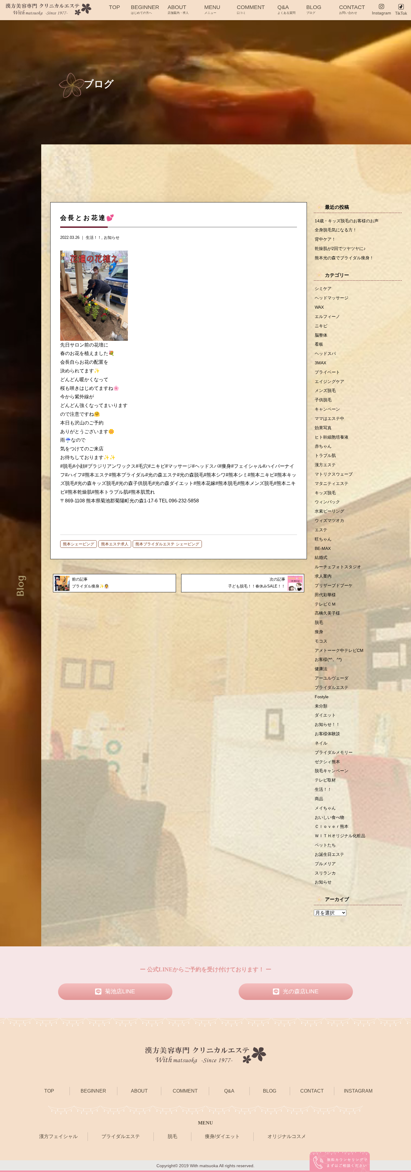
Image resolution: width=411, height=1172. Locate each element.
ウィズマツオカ (329, 520)
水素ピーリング (329, 511)
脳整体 (321, 335)
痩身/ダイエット (222, 1136)
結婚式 (321, 557)
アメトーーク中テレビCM (339, 650)
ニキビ (321, 325)
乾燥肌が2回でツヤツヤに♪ (340, 248)
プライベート (327, 372)
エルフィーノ (327, 316)
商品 (319, 798)
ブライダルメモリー (334, 752)
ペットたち (325, 845)
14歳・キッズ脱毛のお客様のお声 (347, 220)
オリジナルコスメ (286, 1136)
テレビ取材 (325, 780)
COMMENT (251, 9)
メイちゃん (325, 808)
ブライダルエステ (331, 687)
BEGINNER (145, 9)
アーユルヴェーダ (331, 678)
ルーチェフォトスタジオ (338, 566)
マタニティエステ (331, 483)
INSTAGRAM (358, 1090)
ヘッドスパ (325, 353)
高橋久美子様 (327, 613)
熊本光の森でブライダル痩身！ (344, 257)
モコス (321, 641)
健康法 (321, 668)
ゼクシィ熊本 (327, 761)
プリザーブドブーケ (334, 585)
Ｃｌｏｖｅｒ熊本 (331, 826)
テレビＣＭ (325, 604)
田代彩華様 (325, 594)
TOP (114, 7)
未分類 (321, 706)
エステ (321, 529)
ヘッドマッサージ (331, 297)
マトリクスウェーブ (334, 474)
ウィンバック (327, 501)
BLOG (313, 9)
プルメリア (325, 863)
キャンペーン (327, 409)
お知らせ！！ (327, 724)
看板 (319, 344)
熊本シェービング (78, 544)
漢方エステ (325, 464)
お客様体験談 (327, 733)
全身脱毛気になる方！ (336, 229)
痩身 (319, 631)
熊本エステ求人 (114, 544)
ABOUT (178, 9)
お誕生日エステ (329, 854)
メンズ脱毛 (325, 390)
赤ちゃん (323, 446)
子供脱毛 (323, 399)
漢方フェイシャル (58, 1136)
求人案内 (323, 576)
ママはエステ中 (329, 418)
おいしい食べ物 (329, 817)
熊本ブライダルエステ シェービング (167, 544)
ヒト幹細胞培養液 (331, 437)
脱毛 (319, 622)
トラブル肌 (325, 455)
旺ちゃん (323, 539)
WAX (319, 307)
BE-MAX (323, 548)
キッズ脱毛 (325, 492)
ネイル (321, 743)
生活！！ (93, 237)
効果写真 (323, 427)
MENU (212, 9)
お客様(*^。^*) (328, 659)
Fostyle (322, 696)
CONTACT (352, 9)
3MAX (320, 362)
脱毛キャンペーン (331, 770)
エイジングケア (329, 381)
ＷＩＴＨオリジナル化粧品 (340, 835)
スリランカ (325, 873)
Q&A (286, 9)
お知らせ (111, 237)
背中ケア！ (325, 239)
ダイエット (325, 715)
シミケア (323, 288)
